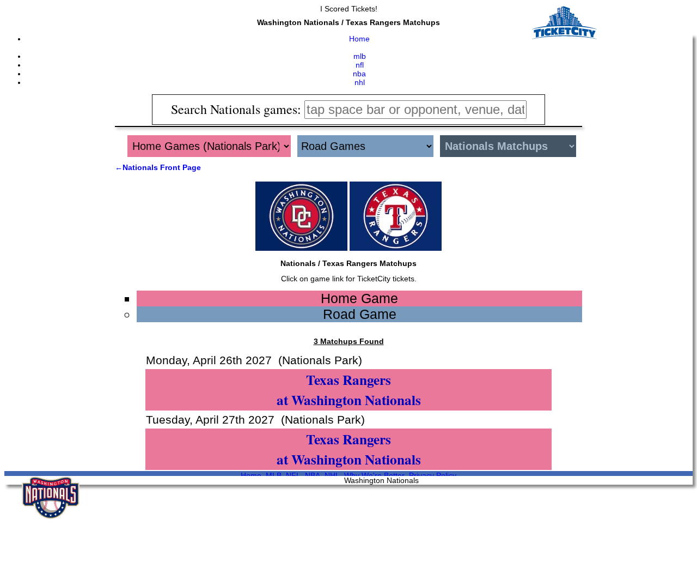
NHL (332, 475)
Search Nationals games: (237, 109)
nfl (360, 65)
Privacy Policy (432, 475)
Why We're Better (374, 475)
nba (359, 73)
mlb (359, 56)
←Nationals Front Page (158, 167)
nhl (359, 82)
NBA (312, 475)
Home (359, 38)
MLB (274, 475)
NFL (293, 475)
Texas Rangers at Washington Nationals (349, 390)
